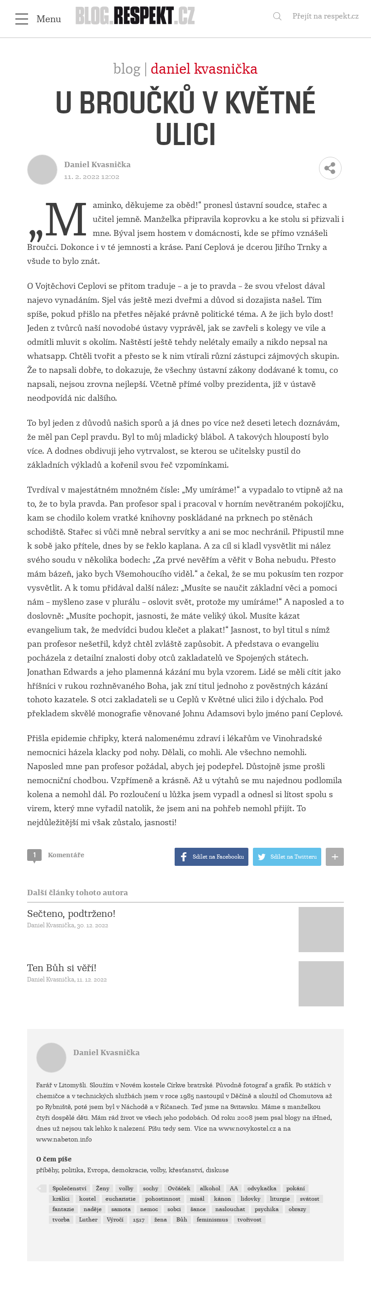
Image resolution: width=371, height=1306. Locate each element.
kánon (222, 1199)
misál (197, 1199)
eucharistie (120, 1199)
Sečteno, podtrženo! (71, 913)
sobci (174, 1209)
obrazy (297, 1209)
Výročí (115, 1219)
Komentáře (58, 855)
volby (126, 1188)
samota (121, 1209)
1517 (139, 1219)
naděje (93, 1209)
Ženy (102, 1188)
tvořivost (250, 1219)
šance (198, 1209)
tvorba (61, 1219)
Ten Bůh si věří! (62, 968)
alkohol (210, 1188)
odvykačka (261, 1188)
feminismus (212, 1219)
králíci (61, 1199)
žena (160, 1219)
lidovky (251, 1199)
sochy (150, 1188)
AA (234, 1188)
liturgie (280, 1199)
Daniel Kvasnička (204, 69)
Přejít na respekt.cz (326, 16)
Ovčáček (179, 1188)
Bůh (181, 1219)
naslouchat (230, 1209)
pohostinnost (163, 1199)
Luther (88, 1219)
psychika (267, 1209)
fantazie (63, 1209)
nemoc (149, 1209)
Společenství (69, 1188)
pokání (295, 1188)
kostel (87, 1199)
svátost (309, 1199)
